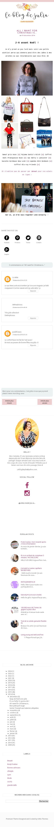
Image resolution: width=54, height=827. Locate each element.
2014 (10, 694)
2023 (10, 673)
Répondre (33, 291)
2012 (10, 738)
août (12, 717)
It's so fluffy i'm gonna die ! (19, 701)
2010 (10, 743)
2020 (10, 680)
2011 (10, 740)
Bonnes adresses (13, 768)
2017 (10, 687)
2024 (10, 671)
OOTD (9, 782)
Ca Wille (15, 277)
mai (11, 724)
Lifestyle (10, 771)
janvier (12, 733)
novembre (14, 710)
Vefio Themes (43, 819)
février (12, 731)
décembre (14, 696)
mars (12, 729)
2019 (10, 683)
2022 (10, 676)
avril (11, 726)
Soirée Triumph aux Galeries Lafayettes (24, 708)
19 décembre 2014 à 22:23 (20, 280)
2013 (10, 736)
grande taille (12, 785)
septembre (14, 715)
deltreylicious (17, 304)
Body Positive (12, 764)
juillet (12, 720)
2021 (10, 678)
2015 (10, 692)
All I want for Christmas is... (19, 703)
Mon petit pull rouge (17, 706)
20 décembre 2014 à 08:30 (20, 307)
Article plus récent (9, 402)
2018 (10, 685)
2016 (10, 690)
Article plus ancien (45, 402)
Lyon (9, 775)
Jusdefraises (16, 332)
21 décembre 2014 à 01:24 (20, 335)
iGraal (34, 171)
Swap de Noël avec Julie (18, 699)
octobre (13, 713)
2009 (10, 745)
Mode (9, 778)
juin (11, 722)
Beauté (10, 761)
